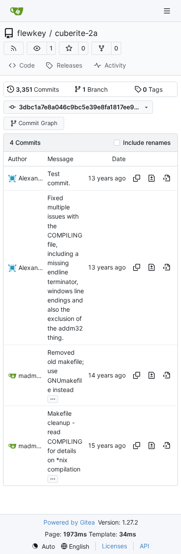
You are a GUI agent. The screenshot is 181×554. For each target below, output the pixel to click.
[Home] (16, 11)
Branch (95, 89)
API (144, 546)
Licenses (114, 546)
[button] (37, 48)
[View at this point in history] (166, 178)
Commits (37, 89)
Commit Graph (38, 122)
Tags (153, 89)
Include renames (147, 143)
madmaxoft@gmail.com (30, 375)
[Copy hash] (136, 178)
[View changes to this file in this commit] (151, 178)
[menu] (43, 546)
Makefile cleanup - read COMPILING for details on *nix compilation (64, 441)
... (52, 398)
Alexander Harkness (30, 178)
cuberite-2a (76, 33)
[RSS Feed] (14, 48)
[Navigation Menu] (168, 11)
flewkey (31, 33)
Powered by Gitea (69, 522)
